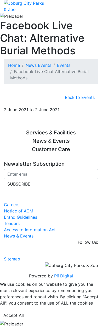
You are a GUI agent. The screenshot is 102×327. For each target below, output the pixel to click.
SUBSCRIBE (18, 184)
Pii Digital (63, 275)
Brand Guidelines (20, 217)
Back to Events (80, 97)
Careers (11, 204)
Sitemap (12, 258)
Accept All (13, 315)
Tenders (12, 223)
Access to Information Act (30, 229)
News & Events (18, 236)
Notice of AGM (18, 210)
